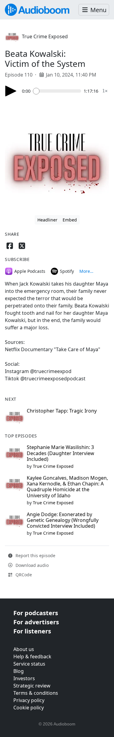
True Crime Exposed (45, 36)
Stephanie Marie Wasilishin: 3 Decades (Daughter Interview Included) (60, 453)
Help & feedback (32, 656)
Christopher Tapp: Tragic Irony (62, 410)
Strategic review (31, 685)
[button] (93, 10)
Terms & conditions (35, 693)
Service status (29, 663)
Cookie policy (28, 707)
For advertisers (36, 622)
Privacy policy (28, 700)
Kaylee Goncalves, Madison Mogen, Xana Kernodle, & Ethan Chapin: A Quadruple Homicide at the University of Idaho (67, 487)
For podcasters (35, 613)
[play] (11, 91)
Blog (18, 671)
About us (23, 649)
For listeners (32, 631)
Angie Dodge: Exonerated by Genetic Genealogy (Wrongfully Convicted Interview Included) (62, 520)
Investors (24, 678)
